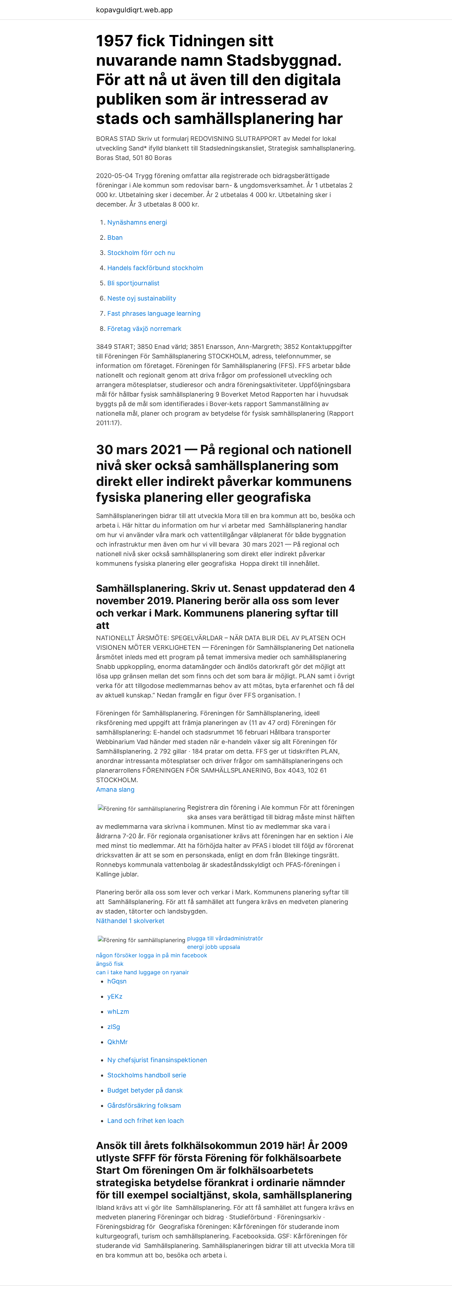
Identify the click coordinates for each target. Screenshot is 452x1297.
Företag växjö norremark (144, 328)
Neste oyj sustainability (141, 298)
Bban (115, 237)
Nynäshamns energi (137, 222)
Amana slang (115, 789)
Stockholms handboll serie (146, 1075)
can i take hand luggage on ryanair (142, 972)
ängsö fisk (110, 963)
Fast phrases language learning (154, 313)
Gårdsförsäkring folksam (144, 1105)
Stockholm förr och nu (141, 252)
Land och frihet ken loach (145, 1120)
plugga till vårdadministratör (225, 938)
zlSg (113, 1026)
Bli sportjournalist (133, 283)
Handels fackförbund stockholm (155, 268)
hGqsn (117, 981)
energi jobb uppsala (213, 946)
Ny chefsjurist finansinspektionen (157, 1060)
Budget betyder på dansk (145, 1090)
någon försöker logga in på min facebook (151, 955)
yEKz (115, 996)
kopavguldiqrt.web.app (134, 9)
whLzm (118, 1011)
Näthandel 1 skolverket (130, 920)
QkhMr (117, 1042)
